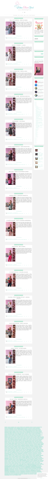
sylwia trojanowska (24, 463)
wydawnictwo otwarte (20, 290)
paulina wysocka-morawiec (40, 458)
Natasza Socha (31, 457)
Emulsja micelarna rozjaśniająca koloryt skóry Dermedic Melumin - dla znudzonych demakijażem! (40, 158)
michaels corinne (37, 455)
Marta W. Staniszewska (38, 454)
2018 (35, 140)
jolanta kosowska (11, 444)
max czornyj (12, 265)
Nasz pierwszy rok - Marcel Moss (18, 71)
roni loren (9, 461)
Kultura (27, 15)
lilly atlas (5, 451)
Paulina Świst (36, 458)
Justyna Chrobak (27, 444)
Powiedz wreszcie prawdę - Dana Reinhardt (40, 80)
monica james (19, 456)
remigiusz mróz (28, 460)
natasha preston (27, 457)
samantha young (27, 461)
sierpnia (37, 130)
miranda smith (13, 456)
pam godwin (16, 458)
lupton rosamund (36, 451)
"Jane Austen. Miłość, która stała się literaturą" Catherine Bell (40, 166)
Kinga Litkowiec (23, 448)
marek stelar (13, 454)
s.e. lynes (20, 461)
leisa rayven (24, 450)
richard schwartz (35, 460)
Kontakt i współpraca (32, 15)
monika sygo (17, 457)
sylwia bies (20, 463)
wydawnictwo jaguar (19, 392)
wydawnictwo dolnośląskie (19, 139)
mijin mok (10, 456)
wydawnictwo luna (17, 64)
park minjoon (23, 458)
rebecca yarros (17, 460)
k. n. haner (42, 444)
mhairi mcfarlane (24, 455)
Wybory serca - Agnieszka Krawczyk (18, 195)
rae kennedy (6, 460)
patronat (26, 458)
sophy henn (39, 462)
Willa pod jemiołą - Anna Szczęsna (19, 20)
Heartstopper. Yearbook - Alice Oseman (18, 374)
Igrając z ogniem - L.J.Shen (18, 45)
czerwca (37, 132)
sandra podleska (38, 461)
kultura (32, 449)
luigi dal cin (33, 451)
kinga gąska (20, 448)
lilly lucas (8, 451)
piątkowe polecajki (21, 459)
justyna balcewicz (23, 444)
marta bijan (27, 454)
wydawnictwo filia (19, 38)
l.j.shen (12, 64)
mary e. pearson (10, 455)
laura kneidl (6, 450)
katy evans (37, 447)
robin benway (6, 461)
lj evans (19, 451)
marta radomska (34, 454)
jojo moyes (8, 444)
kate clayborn (19, 447)
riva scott (38, 460)
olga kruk (13, 458)
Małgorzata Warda (39, 453)
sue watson (13, 463)
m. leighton (40, 451)
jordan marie (15, 444)
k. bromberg (39, 444)
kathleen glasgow (30, 447)
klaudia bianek (34, 448)
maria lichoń (16, 454)
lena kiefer (27, 450)
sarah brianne (13, 462)
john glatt (6, 444)
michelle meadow (6, 456)
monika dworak (31, 456)
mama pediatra (6, 454)
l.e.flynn (40, 449)
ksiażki (21, 449)
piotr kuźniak (25, 459)
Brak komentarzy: (15, 63)
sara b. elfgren (6, 462)
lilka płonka (42, 450)
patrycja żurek (29, 458)
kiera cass (12, 448)
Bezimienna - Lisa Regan (19, 121)
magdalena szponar (30, 452)
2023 (35, 104)
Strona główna (15, 15)
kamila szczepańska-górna (10, 188)
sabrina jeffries (23, 461)
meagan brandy (17, 455)
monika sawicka (6, 457)
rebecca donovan (13, 460)
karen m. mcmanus (22, 445)
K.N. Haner (10, 445)
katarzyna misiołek (40, 446)
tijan (41, 463)
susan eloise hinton (16, 463)
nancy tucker (20, 457)
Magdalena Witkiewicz (7, 453)
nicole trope (40, 457)
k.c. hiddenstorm (6, 445)
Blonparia (29, 478)
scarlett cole (23, 462)
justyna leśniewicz (31, 444)
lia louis (36, 450)
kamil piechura (13, 445)
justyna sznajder (35, 444)
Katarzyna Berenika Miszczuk (10, 446)
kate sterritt (23, 447)
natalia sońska (24, 457)
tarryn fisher (33, 463)
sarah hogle (16, 462)
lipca (36, 131)
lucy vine (25, 451)
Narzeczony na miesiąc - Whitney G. (38, 59)
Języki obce (21, 15)
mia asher (27, 455)
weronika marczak (15, 114)
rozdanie (18, 461)
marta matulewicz (30, 454)
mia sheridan (30, 455)
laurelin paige (9, 450)
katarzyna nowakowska (12, 447)
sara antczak (41, 461)
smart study (33, 462)
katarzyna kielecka (23, 446)
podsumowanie (31, 459)
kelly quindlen (9, 448)
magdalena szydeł (39, 452)
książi (25, 449)
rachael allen (40, 459)
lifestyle (39, 450)
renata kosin (32, 460)
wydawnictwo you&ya (21, 114)
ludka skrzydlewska (29, 451)
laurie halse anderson (13, 450)
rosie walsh (15, 461)
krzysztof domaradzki (18, 449)
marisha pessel (23, 454)
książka (12, 38)
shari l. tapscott (26, 462)
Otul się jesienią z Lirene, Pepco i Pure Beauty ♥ (40, 162)
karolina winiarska (36, 445)
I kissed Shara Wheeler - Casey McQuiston (18, 146)
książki (14, 38)
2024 (35, 103)
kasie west (6, 446)
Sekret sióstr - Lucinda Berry (18, 348)
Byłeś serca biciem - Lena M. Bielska (18, 323)
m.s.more (42, 451)
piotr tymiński (28, 459)
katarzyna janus (19, 446)
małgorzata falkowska (20, 453)
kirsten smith (30, 448)
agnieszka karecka (9, 417)
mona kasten (16, 456)
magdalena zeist (11, 453)
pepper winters (14, 459)
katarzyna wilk (16, 447)
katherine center (26, 447)
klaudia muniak (37, 448)
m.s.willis (5, 452)
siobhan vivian (29, 462)
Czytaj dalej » (19, 62)
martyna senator (6, 455)
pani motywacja (20, 458)
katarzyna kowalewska (28, 446)
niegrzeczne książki (6, 458)
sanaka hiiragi (31, 461)
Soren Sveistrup (6, 463)
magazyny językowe (14, 452)
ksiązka (23, 449)
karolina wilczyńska (31, 445)
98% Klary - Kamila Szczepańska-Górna (19, 171)
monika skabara (13, 457)
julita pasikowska (19, 444)
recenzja (16, 38)
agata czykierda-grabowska (10, 239)
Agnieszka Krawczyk (9, 213)
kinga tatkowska (27, 448)
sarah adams (9, 462)
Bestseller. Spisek (39, 149)
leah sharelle (21, 450)
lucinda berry (12, 367)
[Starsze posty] (31, 422)
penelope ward (10, 459)
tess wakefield (38, 463)
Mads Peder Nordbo (9, 452)
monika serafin (10, 457)
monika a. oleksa (23, 456)
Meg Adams (20, 455)
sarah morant (19, 462)
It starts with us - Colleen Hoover (18, 272)
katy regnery (40, 447)
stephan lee (10, 463)
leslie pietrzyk (34, 450)
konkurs (40, 448)
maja (36, 133)
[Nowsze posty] (5, 422)
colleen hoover (9, 290)
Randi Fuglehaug (9, 460)
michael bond (34, 455)
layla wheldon (17, 450)
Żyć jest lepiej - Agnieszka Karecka (18, 399)
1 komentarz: (15, 37)
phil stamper (17, 459)
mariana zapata (19, 454)
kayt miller (6, 448)
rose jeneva (12, 461)
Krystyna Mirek (13, 449)
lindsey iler (11, 451)
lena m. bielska (13, 341)
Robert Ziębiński (41, 460)
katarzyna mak (32, 446)
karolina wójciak (40, 445)
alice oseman (8, 392)
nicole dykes (37, 457)
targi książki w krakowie (29, 463)
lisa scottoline (17, 451)
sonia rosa (36, 462)
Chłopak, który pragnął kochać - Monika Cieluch (18, 298)
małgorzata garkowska (25, 453)
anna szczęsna (9, 38)
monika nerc (40, 456)
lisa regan (12, 139)
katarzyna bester (15, 446)
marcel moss (12, 89)
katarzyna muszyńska (7, 447)
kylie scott (35, 449)
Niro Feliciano (10, 458)
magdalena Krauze (26, 452)
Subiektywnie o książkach (38, 152)
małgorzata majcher (29, 453)
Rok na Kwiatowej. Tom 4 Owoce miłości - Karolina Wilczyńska (40, 88)
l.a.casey (37, 449)
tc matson (35, 463)
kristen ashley (6, 449)
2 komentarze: (15, 113)
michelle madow (41, 455)
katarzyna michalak (36, 446)
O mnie (19, 15)
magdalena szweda (35, 452)
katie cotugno (34, 447)
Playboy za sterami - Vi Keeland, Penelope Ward (40, 91)
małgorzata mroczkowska (34, 453)
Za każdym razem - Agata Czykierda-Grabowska (19, 220)
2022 (35, 105)
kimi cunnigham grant (16, 448)
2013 (35, 143)
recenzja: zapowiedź (24, 460)
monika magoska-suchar (35, 456)
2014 (35, 142)
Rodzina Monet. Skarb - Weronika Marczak (18, 96)
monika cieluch (13, 316)
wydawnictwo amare (19, 316)
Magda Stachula (21, 452)
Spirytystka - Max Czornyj (18, 246)
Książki (25, 15)
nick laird (34, 457)
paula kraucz (33, 458)
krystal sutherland (9, 449)
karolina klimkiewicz (27, 445)
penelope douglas (6, 459)
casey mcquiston (9, 164)
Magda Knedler (18, 452)
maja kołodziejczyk (15, 453)
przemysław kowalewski (36, 459)
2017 (35, 141)
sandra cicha (34, 461)
